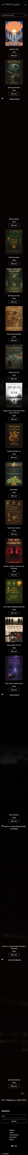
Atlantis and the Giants (14, 87)
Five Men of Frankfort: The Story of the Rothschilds (14, 567)
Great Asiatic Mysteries (14, 1080)
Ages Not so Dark (13, 49)
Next (22, 1093)
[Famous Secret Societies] (14, 512)
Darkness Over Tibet (14, 372)
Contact (11, 1132)
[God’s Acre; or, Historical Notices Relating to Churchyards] (14, 884)
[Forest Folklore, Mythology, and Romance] (14, 591)
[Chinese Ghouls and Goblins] (14, 318)
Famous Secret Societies (13, 528)
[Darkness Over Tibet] (14, 356)
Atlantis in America (14, 219)
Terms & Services (14, 1135)
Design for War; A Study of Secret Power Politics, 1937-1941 (14, 412)
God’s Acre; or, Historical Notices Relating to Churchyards (14, 947)
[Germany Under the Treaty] (14, 629)
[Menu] (25, 4)
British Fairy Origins (14, 257)
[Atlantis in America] (14, 157)
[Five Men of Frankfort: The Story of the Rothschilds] (14, 550)
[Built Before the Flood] (14, 280)
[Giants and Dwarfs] (14, 753)
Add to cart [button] (14, 55)
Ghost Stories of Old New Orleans (14, 683)
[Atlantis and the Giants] (14, 72)
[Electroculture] (14, 474)
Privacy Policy (13, 1137)
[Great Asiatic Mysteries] (14, 1018)
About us (11, 1139)
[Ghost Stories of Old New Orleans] (14, 667)
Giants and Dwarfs (14, 815)
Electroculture (14, 489)
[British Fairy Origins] (14, 241)
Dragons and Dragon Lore (14, 451)
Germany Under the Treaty (14, 645)
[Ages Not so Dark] (14, 33)
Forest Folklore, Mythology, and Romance (14, 607)
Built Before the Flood (14, 296)
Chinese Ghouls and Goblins (14, 334)
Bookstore (12, 1130)
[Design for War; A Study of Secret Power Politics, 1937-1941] (14, 395)
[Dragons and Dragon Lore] (14, 435)
